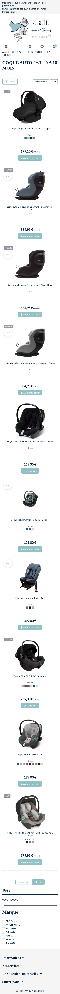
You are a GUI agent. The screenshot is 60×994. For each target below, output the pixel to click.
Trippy (10, 943)
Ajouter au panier (31, 158)
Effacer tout (23, 882)
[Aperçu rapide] (32, 125)
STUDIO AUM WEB (34, 991)
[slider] (3, 905)
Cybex (10, 932)
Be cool (11, 928)
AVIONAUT (13, 924)
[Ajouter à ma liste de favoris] (28, 125)
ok (39, 882)
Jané (9, 935)
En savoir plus (30, 471)
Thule (10, 939)
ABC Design (13, 921)
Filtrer (12, 81)
